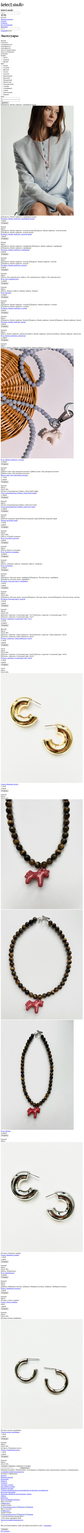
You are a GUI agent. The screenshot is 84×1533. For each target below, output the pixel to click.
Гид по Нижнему (7, 25)
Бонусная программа (8, 1492)
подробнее (47, 1525)
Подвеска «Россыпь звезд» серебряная (14, 581)
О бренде (4, 23)
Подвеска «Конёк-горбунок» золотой (14, 265)
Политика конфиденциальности (12, 1520)
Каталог (3, 1475)
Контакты (4, 27)
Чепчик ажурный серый (9, 520)
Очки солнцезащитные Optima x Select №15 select (18, 507)
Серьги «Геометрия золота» (10, 1450)
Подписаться (25, 1468)
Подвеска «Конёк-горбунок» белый (13, 322)
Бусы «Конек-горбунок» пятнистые (13, 336)
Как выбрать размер (8, 1486)
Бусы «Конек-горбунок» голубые (12, 460)
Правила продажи (7, 1488)
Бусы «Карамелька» (8, 1273)
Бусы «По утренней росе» (10, 279)
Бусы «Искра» (6, 1131)
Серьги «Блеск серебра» (9, 1302)
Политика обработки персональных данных (16, 1494)
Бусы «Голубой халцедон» (10, 538)
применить (5, 103)
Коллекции (5, 1479)
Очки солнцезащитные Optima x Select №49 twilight (19, 493)
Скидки (3, 21)
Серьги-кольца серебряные (10, 1432)
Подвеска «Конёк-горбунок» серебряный (15, 250)
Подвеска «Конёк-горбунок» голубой (14, 308)
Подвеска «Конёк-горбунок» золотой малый (16, 234)
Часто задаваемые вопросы (10, 1499)
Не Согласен (5, 1531)
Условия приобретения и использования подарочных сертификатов (24, 1490)
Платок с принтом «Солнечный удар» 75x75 (16, 619)
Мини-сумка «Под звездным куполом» (14, 475)
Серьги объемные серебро (10, 1255)
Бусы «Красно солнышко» (10, 552)
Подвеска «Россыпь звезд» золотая (13, 599)
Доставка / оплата (7, 1485)
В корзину (5, 223)
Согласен (4, 1529)
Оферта (3, 1496)
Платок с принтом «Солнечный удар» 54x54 (16, 658)
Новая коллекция (7, 19)
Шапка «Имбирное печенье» (11, 1288)
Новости (4, 1481)
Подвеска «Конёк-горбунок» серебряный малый (18, 219)
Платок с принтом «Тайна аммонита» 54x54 (16, 638)
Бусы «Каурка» (6, 293)
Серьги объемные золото (9, 784)
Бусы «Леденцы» (7, 566)
